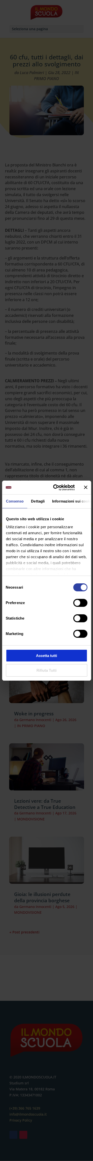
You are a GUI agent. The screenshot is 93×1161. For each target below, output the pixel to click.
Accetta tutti (46, 655)
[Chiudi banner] (85, 487)
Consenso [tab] (15, 501)
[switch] (80, 603)
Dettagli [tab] (38, 501)
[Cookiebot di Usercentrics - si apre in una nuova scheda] (55, 487)
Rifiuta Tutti (46, 670)
